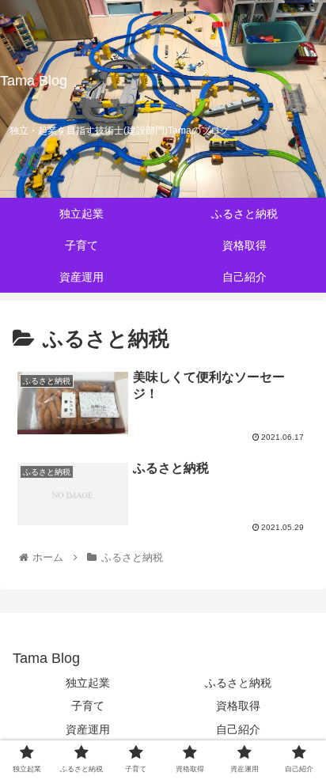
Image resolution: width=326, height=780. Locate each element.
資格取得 (238, 705)
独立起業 (88, 682)
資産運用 (88, 729)
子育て (87, 705)
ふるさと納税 (238, 682)
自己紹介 (238, 729)
